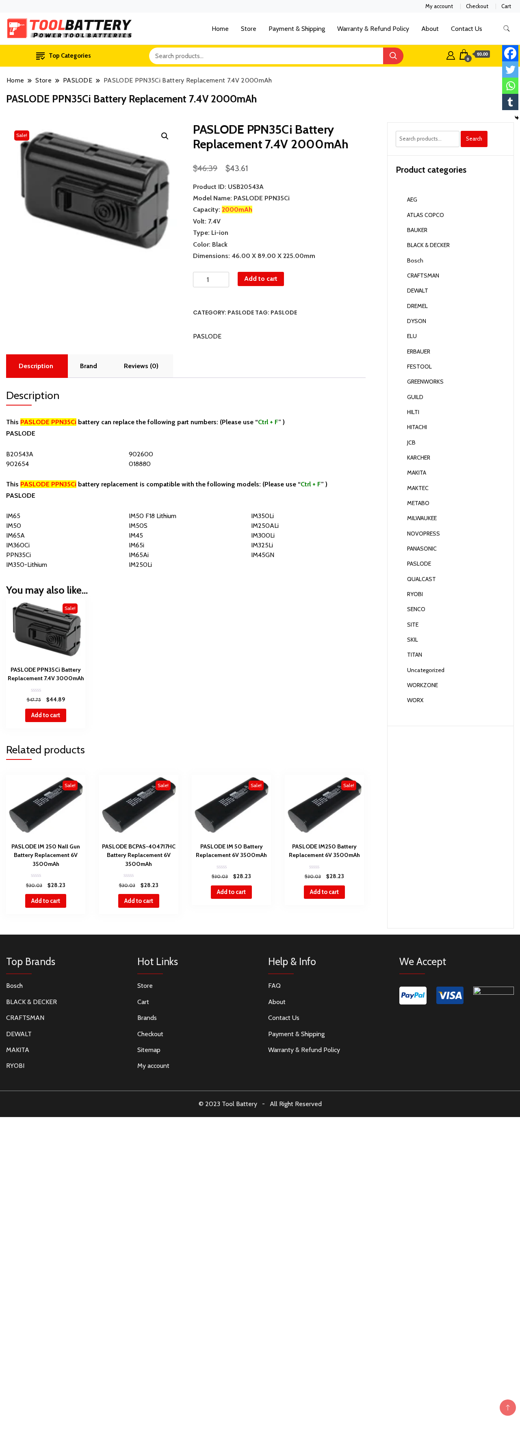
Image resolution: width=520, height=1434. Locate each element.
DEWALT (417, 290)
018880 (140, 464)
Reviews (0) (141, 366)
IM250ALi (265, 525)
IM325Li (262, 545)
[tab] (36, 366)
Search (474, 138)
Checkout (477, 6)
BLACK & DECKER (428, 245)
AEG (412, 199)
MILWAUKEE (422, 518)
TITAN (414, 654)
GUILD (415, 397)
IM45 (136, 535)
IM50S (138, 525)
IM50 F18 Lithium (152, 516)
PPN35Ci (18, 555)
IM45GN (262, 555)
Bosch (415, 260)
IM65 (13, 516)
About (430, 29)
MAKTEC (418, 488)
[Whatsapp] (510, 86)
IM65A (15, 535)
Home (220, 29)
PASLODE (241, 312)
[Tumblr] (510, 102)
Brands (147, 1018)
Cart (506, 6)
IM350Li (262, 516)
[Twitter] (510, 69)
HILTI (413, 412)
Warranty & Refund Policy (373, 29)
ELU (412, 336)
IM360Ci (18, 545)
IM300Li (263, 535)
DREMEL (417, 306)
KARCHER (418, 457)
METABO (418, 503)
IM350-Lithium (26, 564)
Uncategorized (425, 670)
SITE (412, 624)
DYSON (416, 321)
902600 (141, 454)
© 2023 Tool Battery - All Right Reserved (260, 1104)
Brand (88, 366)
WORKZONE (422, 685)
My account (439, 6)
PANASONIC (422, 548)
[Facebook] (510, 53)
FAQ (274, 985)
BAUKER (417, 230)
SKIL (412, 639)
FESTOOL (419, 366)
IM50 (13, 525)
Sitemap (148, 1050)
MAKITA (416, 472)
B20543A (19, 454)
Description (36, 366)
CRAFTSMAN (423, 275)
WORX (415, 700)
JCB (411, 442)
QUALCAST (421, 579)
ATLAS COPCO (425, 215)
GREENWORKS (425, 381)
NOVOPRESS (423, 533)
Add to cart (260, 278)
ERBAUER (418, 351)
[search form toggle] (506, 28)
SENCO (416, 609)
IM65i (136, 545)
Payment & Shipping (297, 29)
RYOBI (415, 594)
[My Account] (450, 54)
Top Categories (70, 55)
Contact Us (466, 29)
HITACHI (417, 427)
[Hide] (517, 118)
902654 (17, 464)
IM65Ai (139, 555)
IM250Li (140, 564)
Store (248, 29)
